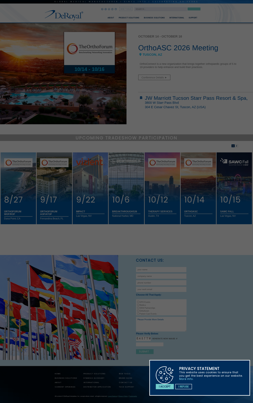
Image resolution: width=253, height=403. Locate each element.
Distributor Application (97, 387)
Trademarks (133, 396)
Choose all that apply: (148, 295)
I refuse (183, 386)
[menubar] (150, 16)
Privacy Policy (123, 396)
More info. (186, 379)
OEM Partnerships (147, 308)
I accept (165, 386)
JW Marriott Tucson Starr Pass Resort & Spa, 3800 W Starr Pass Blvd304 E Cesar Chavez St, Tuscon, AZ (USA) (196, 102)
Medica (143, 305)
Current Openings (65, 387)
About (111, 18)
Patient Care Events (148, 314)
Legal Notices (112, 396)
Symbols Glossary (94, 378)
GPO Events (145, 302)
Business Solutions (154, 18)
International (176, 18)
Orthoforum (144, 311)
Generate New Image (163, 338)
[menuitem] (108, 16)
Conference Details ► (154, 77)
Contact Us (125, 382)
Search (194, 9)
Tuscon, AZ (152, 54)
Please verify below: (147, 333)
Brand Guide (126, 378)
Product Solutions (129, 18)
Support (193, 18)
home (58, 374)
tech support (126, 387)
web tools (125, 9)
